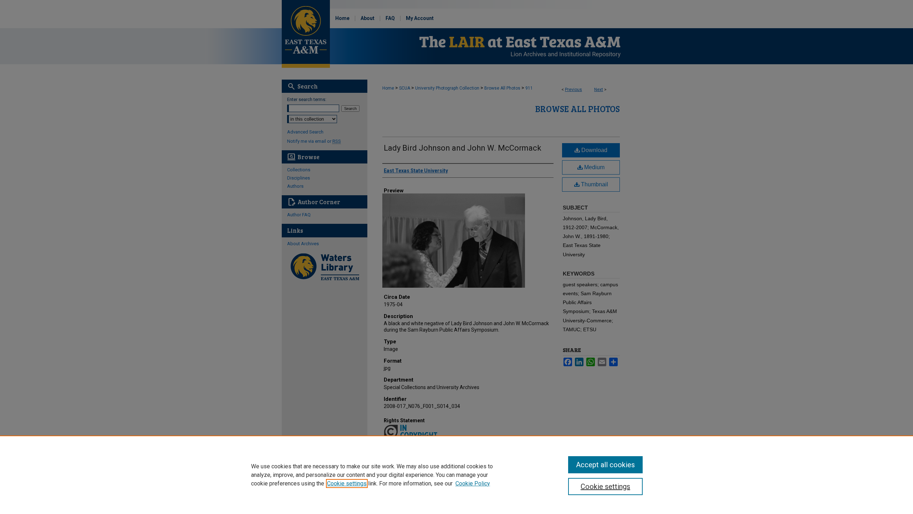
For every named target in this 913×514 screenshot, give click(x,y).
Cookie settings (347, 483)
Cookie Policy (472, 483)
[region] (456, 474)
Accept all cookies (605, 464)
